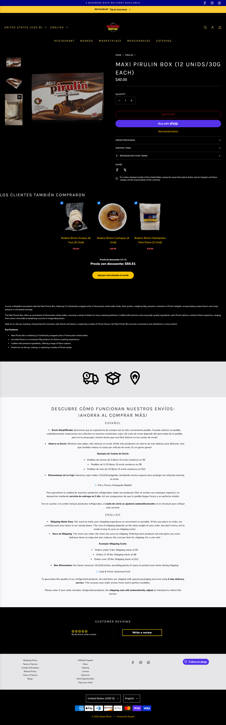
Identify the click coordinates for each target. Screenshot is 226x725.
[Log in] (212, 27)
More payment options (168, 131)
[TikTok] (219, 3)
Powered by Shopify (126, 716)
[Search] (205, 27)
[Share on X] (125, 170)
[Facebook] (204, 3)
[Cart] (220, 27)
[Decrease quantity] (119, 100)
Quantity (120, 94)
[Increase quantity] (131, 100)
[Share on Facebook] (117, 170)
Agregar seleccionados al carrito (113, 275)
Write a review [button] (142, 632)
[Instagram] (212, 3)
